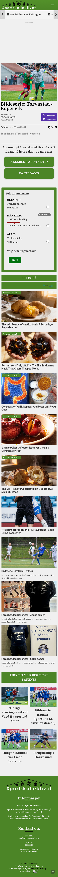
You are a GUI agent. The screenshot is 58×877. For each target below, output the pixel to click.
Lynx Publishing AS (40, 868)
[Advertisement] (29, 42)
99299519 (51, 115)
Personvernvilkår (29, 863)
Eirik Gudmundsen (29, 851)
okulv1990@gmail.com (29, 838)
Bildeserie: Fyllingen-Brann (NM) (26, 14)
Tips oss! (51, 119)
